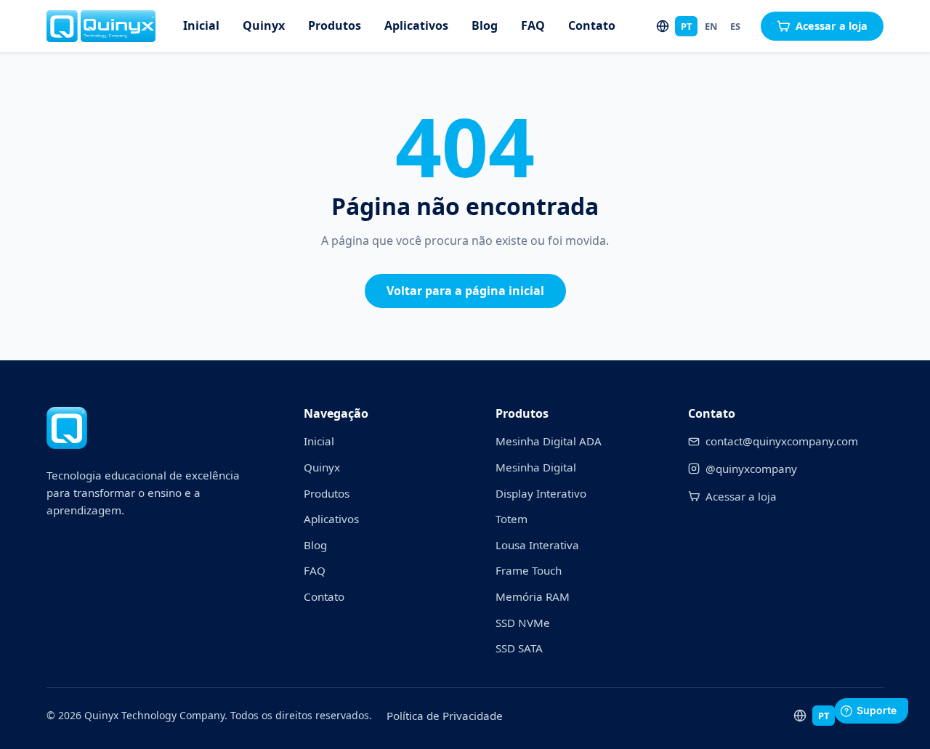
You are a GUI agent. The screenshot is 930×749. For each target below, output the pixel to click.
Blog (485, 25)
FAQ (533, 25)
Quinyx (264, 25)
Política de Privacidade (445, 715)
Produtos (334, 25)
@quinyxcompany (751, 468)
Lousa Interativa (537, 545)
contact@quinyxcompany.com (781, 441)
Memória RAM (533, 596)
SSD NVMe (523, 622)
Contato (591, 25)
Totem (511, 518)
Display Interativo (541, 493)
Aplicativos (416, 25)
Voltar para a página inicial (465, 291)
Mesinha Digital (536, 467)
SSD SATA (519, 648)
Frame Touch (529, 570)
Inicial (201, 25)
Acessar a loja (832, 26)
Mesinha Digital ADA (549, 441)
